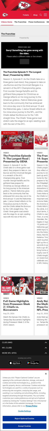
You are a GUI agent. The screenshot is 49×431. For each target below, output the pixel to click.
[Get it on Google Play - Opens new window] (33, 364)
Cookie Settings (24, 411)
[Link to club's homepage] (5, 14)
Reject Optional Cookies (24, 418)
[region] (24, 400)
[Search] (41, 15)
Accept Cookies (24, 426)
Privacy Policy (31, 406)
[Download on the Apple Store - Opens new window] (15, 363)
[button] (24, 61)
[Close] (46, 374)
